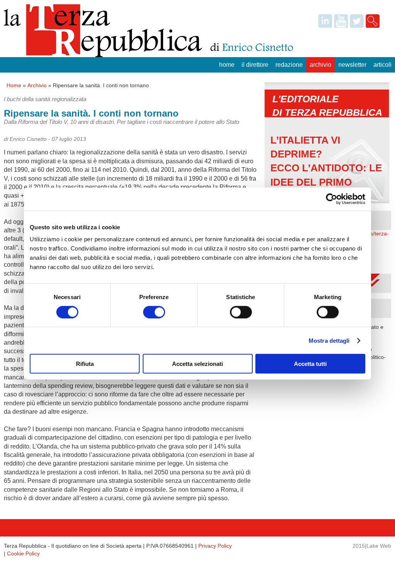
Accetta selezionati (197, 364)
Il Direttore (254, 64)
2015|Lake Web (372, 546)
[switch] (154, 312)
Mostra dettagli (329, 340)
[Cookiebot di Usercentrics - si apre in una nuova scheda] (331, 199)
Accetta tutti (310, 364)
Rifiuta (85, 364)
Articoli (382, 64)
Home (227, 64)
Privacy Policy (215, 546)
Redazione (289, 64)
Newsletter (352, 64)
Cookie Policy (23, 553)
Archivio (320, 64)
